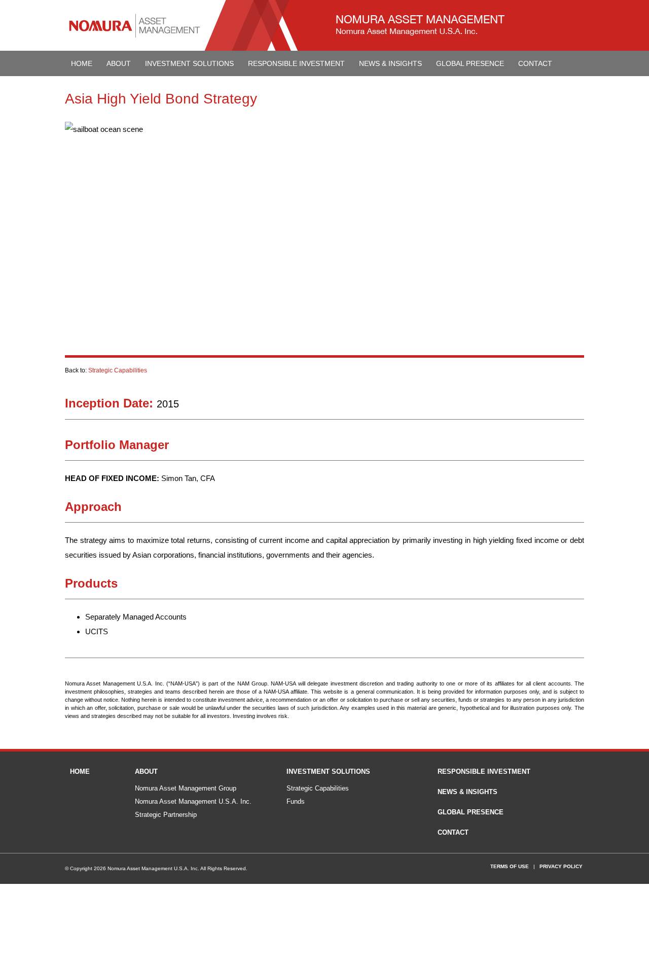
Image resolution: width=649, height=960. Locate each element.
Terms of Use (509, 866)
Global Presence (470, 63)
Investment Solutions (189, 63)
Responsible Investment (296, 63)
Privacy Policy (561, 866)
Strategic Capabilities (117, 370)
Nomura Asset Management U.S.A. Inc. (193, 801)
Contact (535, 63)
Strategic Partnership (166, 814)
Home (81, 63)
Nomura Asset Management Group (185, 788)
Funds (295, 801)
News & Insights (390, 63)
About (118, 63)
